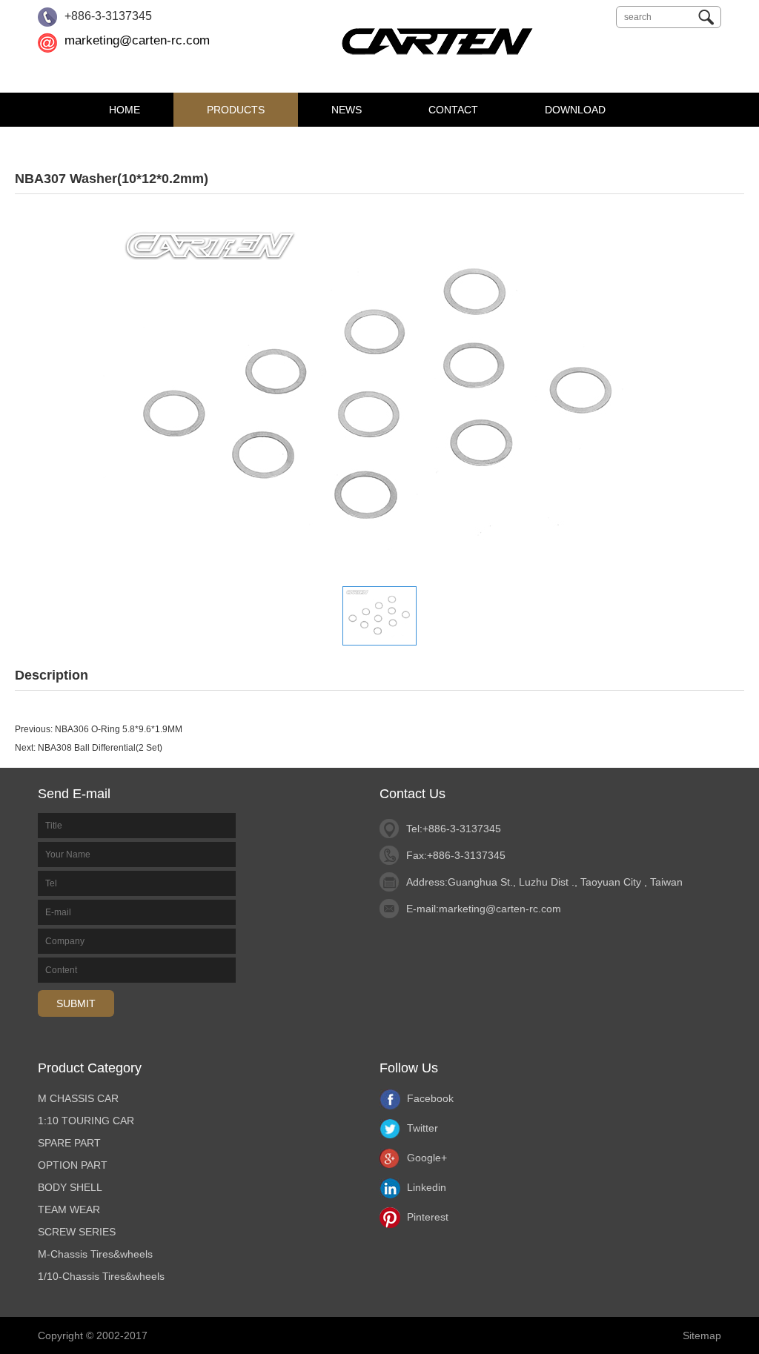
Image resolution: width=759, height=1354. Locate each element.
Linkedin (425, 1187)
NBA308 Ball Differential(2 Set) (100, 748)
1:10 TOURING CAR (86, 1120)
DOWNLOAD (575, 110)
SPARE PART (69, 1143)
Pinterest (426, 1217)
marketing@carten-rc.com (137, 40)
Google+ (425, 1158)
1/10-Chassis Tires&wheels (101, 1276)
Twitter (421, 1128)
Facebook (429, 1098)
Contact (453, 110)
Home (124, 110)
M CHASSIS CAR (78, 1098)
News (346, 110)
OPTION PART (72, 1165)
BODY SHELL (70, 1187)
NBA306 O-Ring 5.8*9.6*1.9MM (118, 729)
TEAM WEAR (69, 1209)
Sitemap (702, 1335)
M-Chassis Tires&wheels (95, 1254)
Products (236, 110)
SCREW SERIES (77, 1232)
